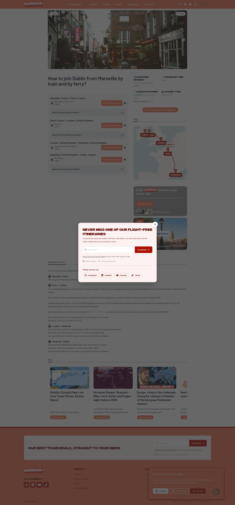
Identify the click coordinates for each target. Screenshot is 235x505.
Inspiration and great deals (94, 256)
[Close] (155, 224)
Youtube (123, 275)
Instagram (92, 275)
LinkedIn (108, 275)
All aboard (141, 249)
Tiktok (137, 275)
